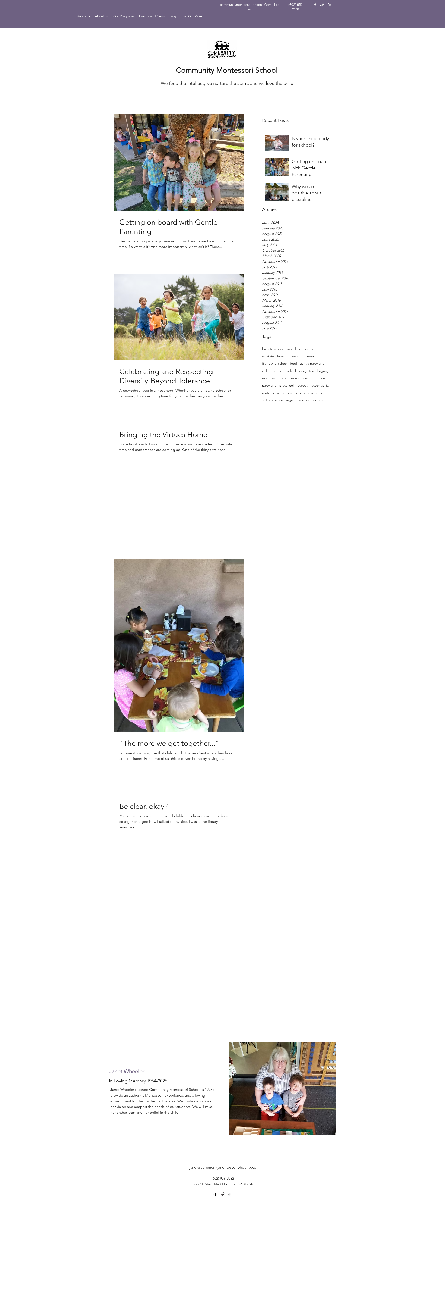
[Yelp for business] (329, 4)
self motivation (272, 400)
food (293, 363)
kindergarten (304, 371)
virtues (318, 400)
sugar (290, 400)
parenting (269, 385)
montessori (270, 378)
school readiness (289, 393)
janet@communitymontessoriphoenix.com (224, 1167)
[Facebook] (315, 4)
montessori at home (295, 378)
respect (302, 385)
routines (268, 393)
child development (275, 356)
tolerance (303, 400)
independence (273, 371)
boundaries (294, 349)
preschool (286, 385)
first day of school (274, 363)
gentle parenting (312, 363)
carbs (309, 349)
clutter (309, 356)
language (324, 371)
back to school (272, 349)
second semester (316, 393)
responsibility (319, 385)
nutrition (319, 378)
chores (297, 356)
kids (289, 371)
